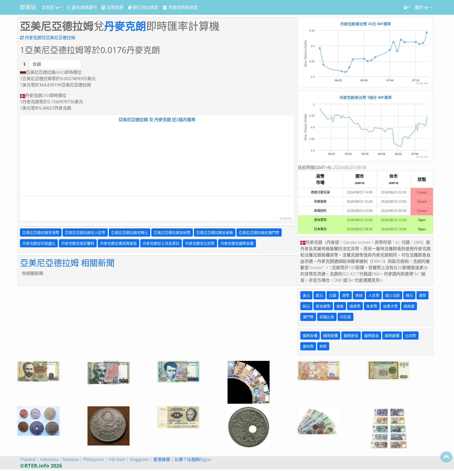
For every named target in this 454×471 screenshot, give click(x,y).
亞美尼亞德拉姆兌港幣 (40, 232)
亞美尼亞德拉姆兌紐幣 (172, 232)
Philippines (93, 459)
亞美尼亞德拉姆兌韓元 (129, 232)
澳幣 (422, 295)
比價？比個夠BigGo (192, 459)
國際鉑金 (371, 335)
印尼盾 (345, 316)
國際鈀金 (351, 335)
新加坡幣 (323, 306)
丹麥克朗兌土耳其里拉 (161, 243)
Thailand (28, 459)
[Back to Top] (446, 456)
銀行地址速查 (145, 7)
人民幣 (373, 295)
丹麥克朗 (125, 26)
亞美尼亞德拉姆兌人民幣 (85, 232)
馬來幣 (371, 306)
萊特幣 (308, 346)
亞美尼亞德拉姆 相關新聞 (67, 262)
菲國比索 (326, 316)
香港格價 (161, 459)
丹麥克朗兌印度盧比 (38, 243)
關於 (419, 7)
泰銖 (340, 306)
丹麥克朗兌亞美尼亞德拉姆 (49, 37)
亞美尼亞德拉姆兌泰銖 (214, 232)
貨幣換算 (114, 7)
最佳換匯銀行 (84, 7)
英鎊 (359, 295)
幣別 (50, 7)
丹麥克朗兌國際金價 (237, 243)
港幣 (345, 295)
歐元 (319, 295)
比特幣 (410, 335)
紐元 (306, 306)
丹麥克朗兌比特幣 (200, 243)
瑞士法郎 (392, 295)
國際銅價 (330, 335)
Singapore (139, 459)
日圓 (332, 295)
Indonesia (49, 459)
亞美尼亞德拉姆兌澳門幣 (259, 232)
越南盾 (409, 306)
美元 (306, 295)
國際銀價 (392, 335)
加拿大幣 (390, 306)
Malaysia (71, 459)
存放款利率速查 (182, 7)
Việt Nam (116, 459)
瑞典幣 (354, 306)
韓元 (409, 295)
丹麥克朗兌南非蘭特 (77, 243)
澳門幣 (308, 316)
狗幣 (323, 346)
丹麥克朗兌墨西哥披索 (118, 243)
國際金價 (310, 335)
